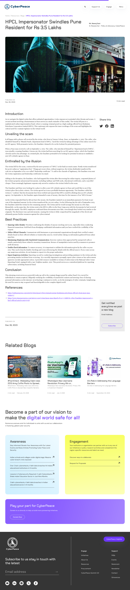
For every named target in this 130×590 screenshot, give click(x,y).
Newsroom (115, 564)
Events (114, 560)
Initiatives (84, 555)
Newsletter (116, 569)
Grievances (116, 577)
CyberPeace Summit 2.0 (90, 573)
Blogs (22, 16)
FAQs (113, 555)
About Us (84, 560)
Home (7, 16)
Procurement (86, 569)
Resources (15, 16)
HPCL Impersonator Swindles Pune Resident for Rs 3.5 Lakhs (49, 16)
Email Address (107, 314)
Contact (115, 573)
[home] (17, 7)
